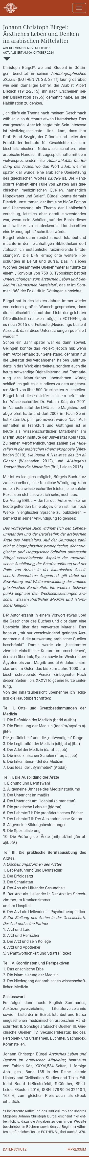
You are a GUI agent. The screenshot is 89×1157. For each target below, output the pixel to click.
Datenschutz (14, 1149)
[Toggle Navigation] (79, 8)
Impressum (76, 1149)
